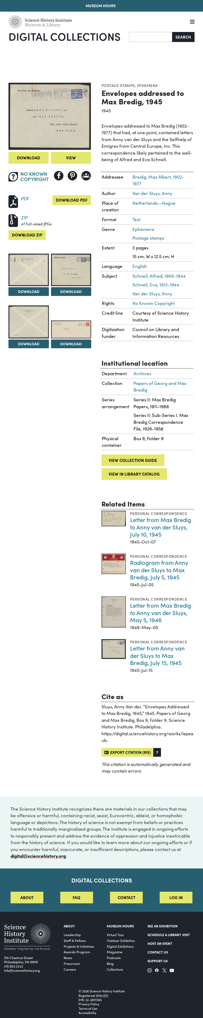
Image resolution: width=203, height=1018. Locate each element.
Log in (176, 897)
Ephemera (147, 85)
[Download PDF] (13, 201)
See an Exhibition (162, 925)
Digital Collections (64, 36)
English (139, 266)
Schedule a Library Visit (168, 934)
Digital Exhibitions (120, 946)
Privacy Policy (89, 1004)
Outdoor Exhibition (121, 940)
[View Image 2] (28, 270)
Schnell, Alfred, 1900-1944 (159, 276)
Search (183, 37)
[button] (157, 752)
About (27, 897)
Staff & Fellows (75, 940)
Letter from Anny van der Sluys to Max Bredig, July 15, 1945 (157, 655)
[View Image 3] (71, 270)
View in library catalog (134, 474)
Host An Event (159, 943)
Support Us (157, 960)
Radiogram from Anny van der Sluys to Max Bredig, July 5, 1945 (159, 569)
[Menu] (192, 22)
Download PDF (71, 200)
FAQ (76, 897)
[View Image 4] (28, 321)
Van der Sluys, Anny (152, 193)
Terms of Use (88, 1008)
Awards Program (77, 952)
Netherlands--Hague (154, 203)
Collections (115, 969)
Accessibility (87, 1013)
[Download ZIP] (13, 220)
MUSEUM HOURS (120, 925)
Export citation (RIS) (130, 752)
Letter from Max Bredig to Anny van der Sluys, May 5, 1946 (160, 612)
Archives (142, 373)
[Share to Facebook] (58, 175)
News (68, 957)
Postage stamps (118, 85)
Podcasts (114, 957)
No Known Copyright (153, 303)
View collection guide (133, 460)
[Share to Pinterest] (72, 175)
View (71, 157)
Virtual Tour (115, 934)
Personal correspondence (158, 513)
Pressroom (72, 963)
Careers (70, 969)
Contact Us (157, 952)
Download (28, 157)
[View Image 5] (71, 329)
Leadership (72, 934)
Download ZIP (27, 235)
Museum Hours (101, 5)
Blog (110, 963)
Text (136, 219)
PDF (25, 199)
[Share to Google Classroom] (86, 175)
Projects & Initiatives (79, 946)
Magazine (114, 952)
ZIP (24, 218)
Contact (126, 897)
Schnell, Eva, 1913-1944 (155, 285)
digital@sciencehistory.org (38, 856)
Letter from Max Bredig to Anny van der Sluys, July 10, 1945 (160, 526)
